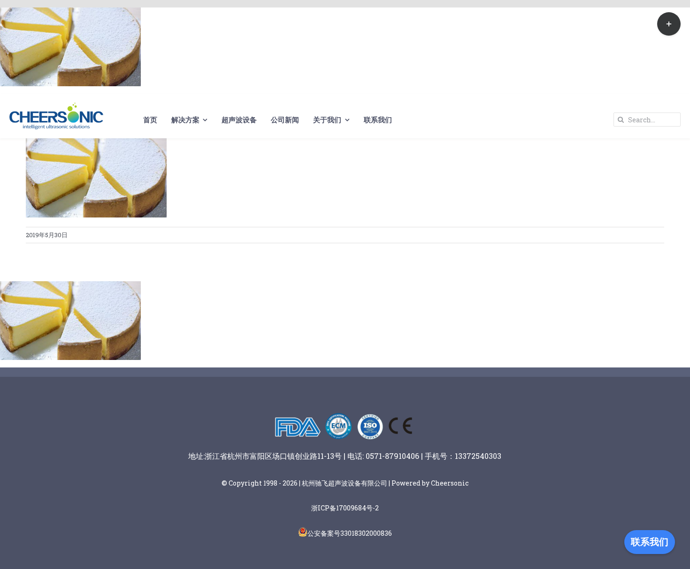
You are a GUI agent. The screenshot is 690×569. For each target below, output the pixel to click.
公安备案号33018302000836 (349, 533)
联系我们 (649, 542)
